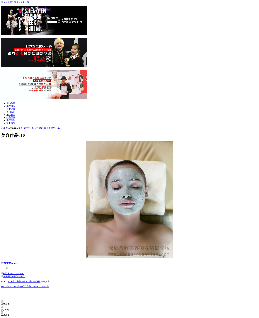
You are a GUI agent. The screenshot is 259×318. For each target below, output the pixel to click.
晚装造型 (48, 128)
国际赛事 (10, 114)
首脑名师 (10, 112)
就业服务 (10, 123)
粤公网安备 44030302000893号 (34, 286)
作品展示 (10, 117)
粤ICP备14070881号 (10, 286)
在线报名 (6, 263)
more (14, 263)
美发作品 (22, 128)
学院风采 (10, 120)
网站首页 (10, 103)
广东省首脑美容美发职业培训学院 (24, 281)
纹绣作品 (40, 128)
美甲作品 (31, 128)
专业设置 (10, 109)
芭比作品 (57, 128)
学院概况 (10, 106)
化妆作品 (5, 128)
